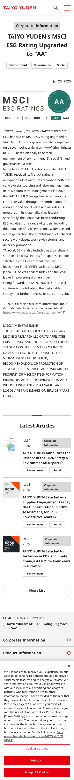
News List (37, 618)
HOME (7, 618)
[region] (37, 720)
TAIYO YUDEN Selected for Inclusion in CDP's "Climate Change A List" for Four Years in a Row (46, 558)
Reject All (37, 760)
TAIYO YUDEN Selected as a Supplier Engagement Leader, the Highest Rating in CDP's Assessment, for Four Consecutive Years (46, 507)
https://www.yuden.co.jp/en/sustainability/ (32, 312)
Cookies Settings (37, 748)
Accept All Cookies (36, 772)
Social (57, 470)
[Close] (69, 665)
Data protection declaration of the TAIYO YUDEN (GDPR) (33, 736)
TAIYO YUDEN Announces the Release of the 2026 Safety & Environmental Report (47, 458)
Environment (35, 470)
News (21, 618)
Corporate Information (51, 443)
